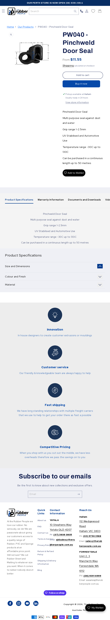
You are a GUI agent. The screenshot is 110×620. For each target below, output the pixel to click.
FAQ (40, 526)
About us (42, 520)
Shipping (68, 65)
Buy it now (81, 83)
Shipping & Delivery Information (47, 562)
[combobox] (54, 11)
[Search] (75, 11)
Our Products (26, 26)
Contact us (43, 533)
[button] (3, 11)
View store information (77, 102)
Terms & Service (45, 539)
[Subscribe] (78, 494)
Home (10, 26)
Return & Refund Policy (46, 553)
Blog (40, 570)
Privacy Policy (44, 545)
